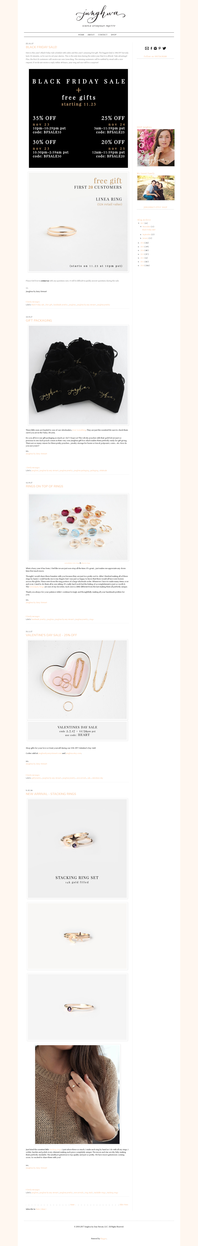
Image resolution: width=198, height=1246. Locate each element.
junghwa (72, 305)
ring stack (89, 1193)
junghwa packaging (81, 471)
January (146, 238)
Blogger (103, 1239)
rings (91, 619)
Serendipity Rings (36, 586)
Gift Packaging (39, 320)
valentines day (97, 778)
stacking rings (55, 1149)
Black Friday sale (38, 305)
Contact (103, 35)
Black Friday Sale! (41, 47)
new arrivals (82, 778)
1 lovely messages (33, 468)
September (147, 235)
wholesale (103, 471)
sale (89, 778)
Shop (113, 35)
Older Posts (124, 1205)
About (91, 35)
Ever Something (79, 430)
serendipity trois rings (72, 563)
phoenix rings (85, 563)
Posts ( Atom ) (41, 1209)
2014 (142, 250)
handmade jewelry (61, 305)
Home (81, 35)
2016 (142, 243)
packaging (94, 471)
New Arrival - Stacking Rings (51, 794)
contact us (45, 281)
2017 (142, 223)
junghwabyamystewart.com (50, 753)
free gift (49, 305)
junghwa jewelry (103, 305)
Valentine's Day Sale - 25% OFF (51, 635)
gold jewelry (36, 778)
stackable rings (100, 1193)
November (147, 227)
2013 (142, 254)
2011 (142, 262)
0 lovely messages (33, 302)
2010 (142, 266)
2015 (142, 247)
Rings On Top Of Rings (44, 486)
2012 (142, 258)
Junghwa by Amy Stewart (36, 291)
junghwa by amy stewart (86, 305)
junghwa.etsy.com (73, 753)
